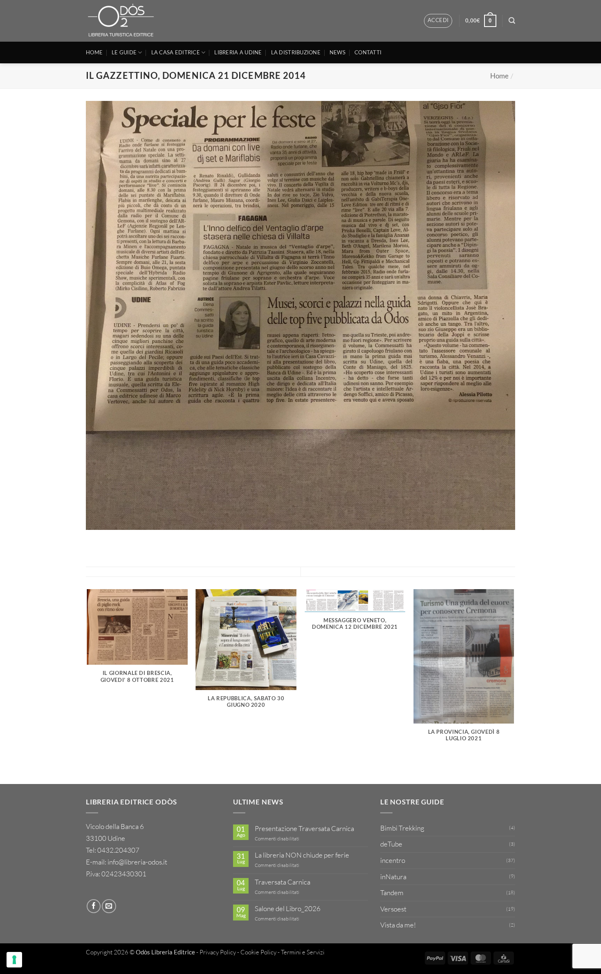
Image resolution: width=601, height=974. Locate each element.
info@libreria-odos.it (137, 862)
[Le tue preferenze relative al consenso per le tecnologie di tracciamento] (14, 959)
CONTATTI (367, 52)
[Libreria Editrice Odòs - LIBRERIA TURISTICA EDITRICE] (123, 21)
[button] (438, 20)
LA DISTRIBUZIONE (296, 52)
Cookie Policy (258, 952)
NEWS (337, 52)
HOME (94, 52)
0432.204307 (118, 850)
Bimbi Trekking (402, 828)
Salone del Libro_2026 (288, 909)
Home (499, 76)
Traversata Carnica (282, 882)
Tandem (392, 892)
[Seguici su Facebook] (94, 906)
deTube (391, 844)
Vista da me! (398, 924)
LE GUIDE (124, 52)
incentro (392, 860)
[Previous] (87, 686)
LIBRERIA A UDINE (238, 52)
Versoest (393, 909)
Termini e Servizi (303, 952)
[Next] (514, 686)
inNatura (393, 876)
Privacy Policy (218, 952)
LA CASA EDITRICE (175, 52)
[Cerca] (512, 21)
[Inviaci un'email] (109, 906)
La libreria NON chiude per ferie (302, 855)
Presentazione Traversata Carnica (304, 828)
